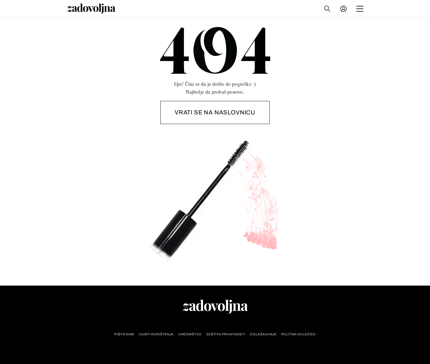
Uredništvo (190, 334)
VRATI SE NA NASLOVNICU (215, 112)
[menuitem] (343, 9)
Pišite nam (124, 334)
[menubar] (344, 9)
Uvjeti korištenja (156, 334)
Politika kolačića (298, 334)
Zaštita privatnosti (225, 334)
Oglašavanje (263, 334)
